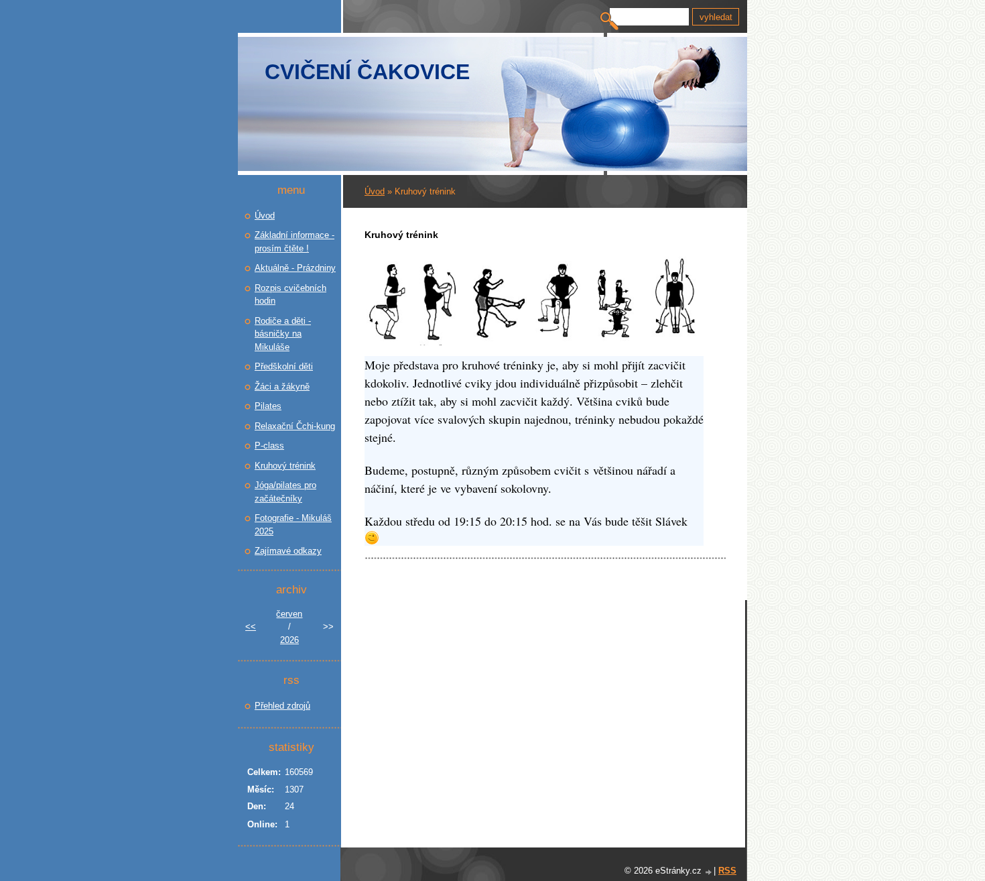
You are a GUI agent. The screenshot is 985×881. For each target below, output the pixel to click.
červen (289, 614)
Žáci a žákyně (282, 386)
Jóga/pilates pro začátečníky (285, 492)
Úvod (375, 191)
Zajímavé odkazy (288, 551)
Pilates (268, 406)
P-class (269, 445)
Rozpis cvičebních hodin (290, 294)
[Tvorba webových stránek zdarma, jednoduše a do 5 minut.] (709, 872)
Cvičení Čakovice (367, 72)
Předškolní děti (284, 366)
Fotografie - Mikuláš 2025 (293, 524)
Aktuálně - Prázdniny (295, 268)
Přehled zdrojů (282, 706)
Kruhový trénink (285, 466)
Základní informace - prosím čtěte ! (294, 241)
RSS (727, 871)
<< (250, 627)
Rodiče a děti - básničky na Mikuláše (283, 334)
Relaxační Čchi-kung (295, 426)
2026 (289, 640)
